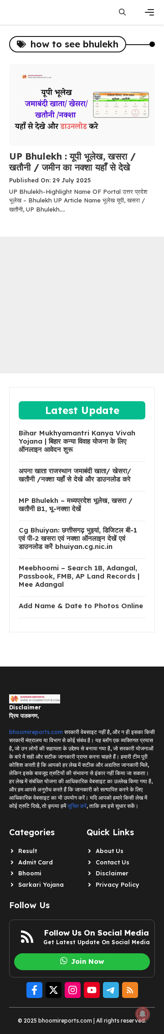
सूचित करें (77, 805)
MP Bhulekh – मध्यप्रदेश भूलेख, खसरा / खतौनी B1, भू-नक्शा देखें (76, 504)
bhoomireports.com (36, 732)
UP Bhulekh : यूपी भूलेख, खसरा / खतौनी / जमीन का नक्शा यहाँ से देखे (72, 161)
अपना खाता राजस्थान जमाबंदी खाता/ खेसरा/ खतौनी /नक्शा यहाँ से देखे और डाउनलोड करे (75, 475)
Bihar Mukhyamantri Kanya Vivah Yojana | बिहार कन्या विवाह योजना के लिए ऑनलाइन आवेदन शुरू (77, 441)
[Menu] (149, 12)
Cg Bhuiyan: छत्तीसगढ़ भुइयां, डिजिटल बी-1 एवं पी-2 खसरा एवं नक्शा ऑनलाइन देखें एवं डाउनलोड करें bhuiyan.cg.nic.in (78, 538)
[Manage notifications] (142, 1014)
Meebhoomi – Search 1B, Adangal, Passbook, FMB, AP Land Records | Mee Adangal (79, 576)
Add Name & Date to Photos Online (81, 606)
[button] (122, 12)
